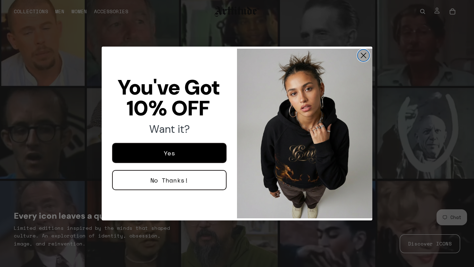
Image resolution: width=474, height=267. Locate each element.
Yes (169, 152)
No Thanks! (169, 180)
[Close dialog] (363, 55)
